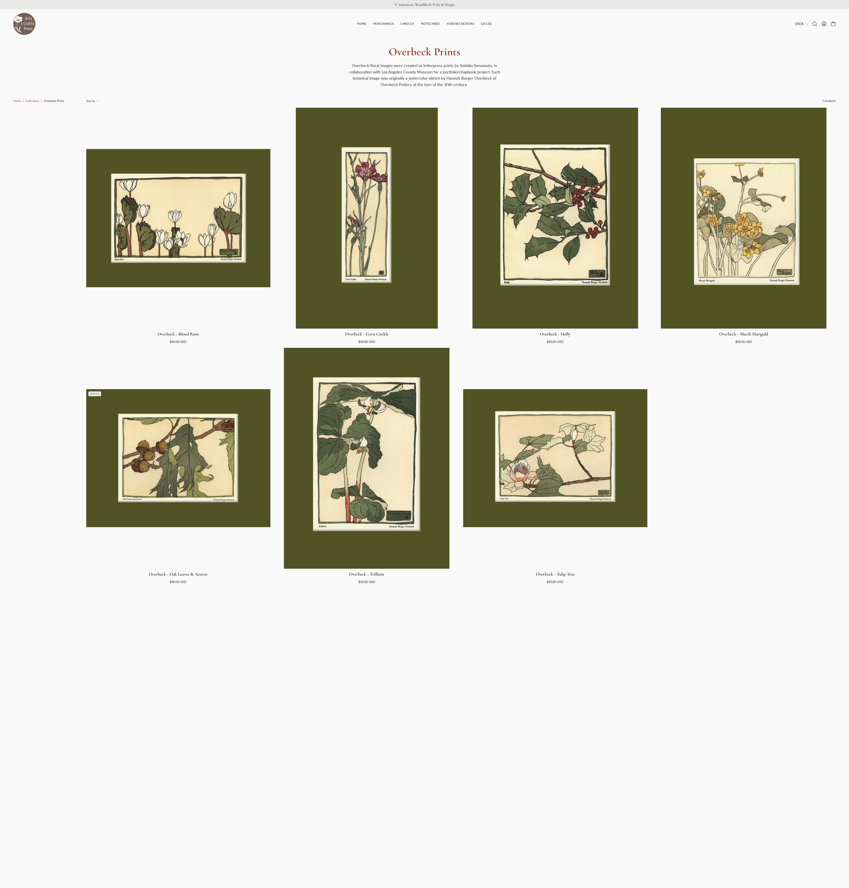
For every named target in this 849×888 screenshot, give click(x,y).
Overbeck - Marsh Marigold (743, 334)
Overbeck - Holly (555, 334)
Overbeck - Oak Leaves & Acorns (178, 574)
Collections (32, 101)
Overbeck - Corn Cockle (366, 334)
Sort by (90, 101)
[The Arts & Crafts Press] (24, 24)
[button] (407, 24)
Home (17, 101)
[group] (424, 5)
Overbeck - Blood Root (178, 334)
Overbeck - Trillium (366, 574)
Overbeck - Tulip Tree (555, 574)
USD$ (799, 24)
